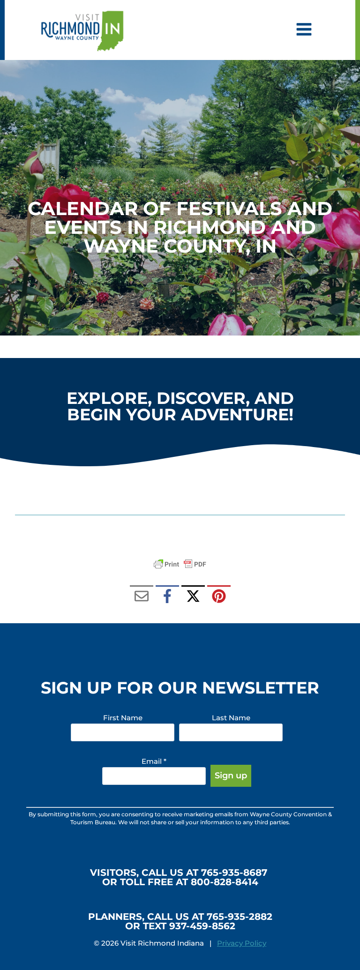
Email (154, 761)
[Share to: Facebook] (167, 597)
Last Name (231, 717)
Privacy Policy (241, 943)
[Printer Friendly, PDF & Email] (180, 564)
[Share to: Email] (141, 597)
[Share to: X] (193, 597)
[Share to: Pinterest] (219, 597)
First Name (122, 717)
